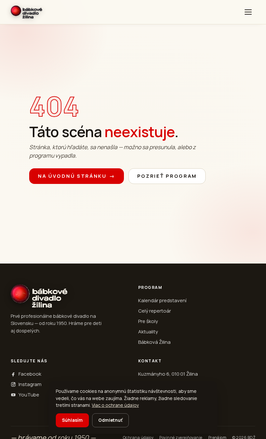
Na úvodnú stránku (76, 176)
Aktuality (148, 331)
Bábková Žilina (154, 342)
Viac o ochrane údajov (115, 405)
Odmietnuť (110, 420)
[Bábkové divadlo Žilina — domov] (26, 12)
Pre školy (148, 321)
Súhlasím (72, 420)
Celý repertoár (154, 310)
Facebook (29, 373)
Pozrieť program (167, 176)
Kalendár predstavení (162, 300)
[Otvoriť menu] (248, 12)
